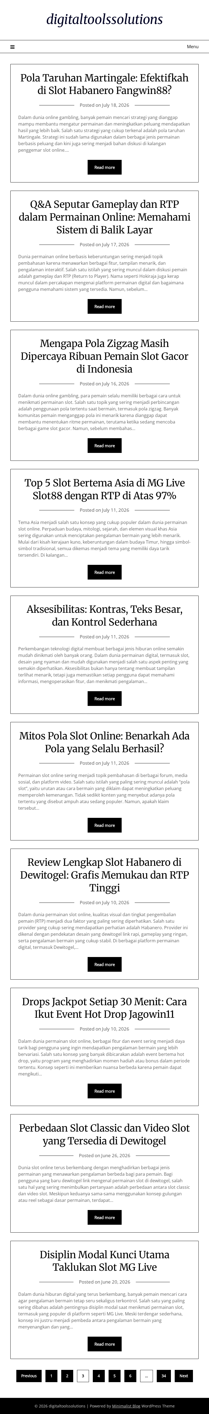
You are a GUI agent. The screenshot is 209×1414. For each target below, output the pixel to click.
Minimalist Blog (126, 1406)
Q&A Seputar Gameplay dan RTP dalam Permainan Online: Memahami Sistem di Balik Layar (104, 217)
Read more (104, 167)
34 (164, 1375)
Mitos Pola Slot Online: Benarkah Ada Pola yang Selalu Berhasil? (104, 742)
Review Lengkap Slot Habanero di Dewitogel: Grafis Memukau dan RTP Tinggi (104, 875)
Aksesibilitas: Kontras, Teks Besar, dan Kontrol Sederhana (105, 615)
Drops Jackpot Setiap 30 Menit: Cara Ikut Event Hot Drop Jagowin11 (104, 1008)
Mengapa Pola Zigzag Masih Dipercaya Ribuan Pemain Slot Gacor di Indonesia (105, 356)
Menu (192, 47)
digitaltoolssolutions (104, 19)
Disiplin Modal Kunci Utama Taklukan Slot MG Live (105, 1261)
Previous (29, 1375)
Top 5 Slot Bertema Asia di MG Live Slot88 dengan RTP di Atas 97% (104, 489)
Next (184, 1375)
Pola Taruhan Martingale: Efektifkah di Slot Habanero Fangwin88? (104, 84)
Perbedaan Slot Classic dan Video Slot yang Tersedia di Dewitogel (104, 1134)
